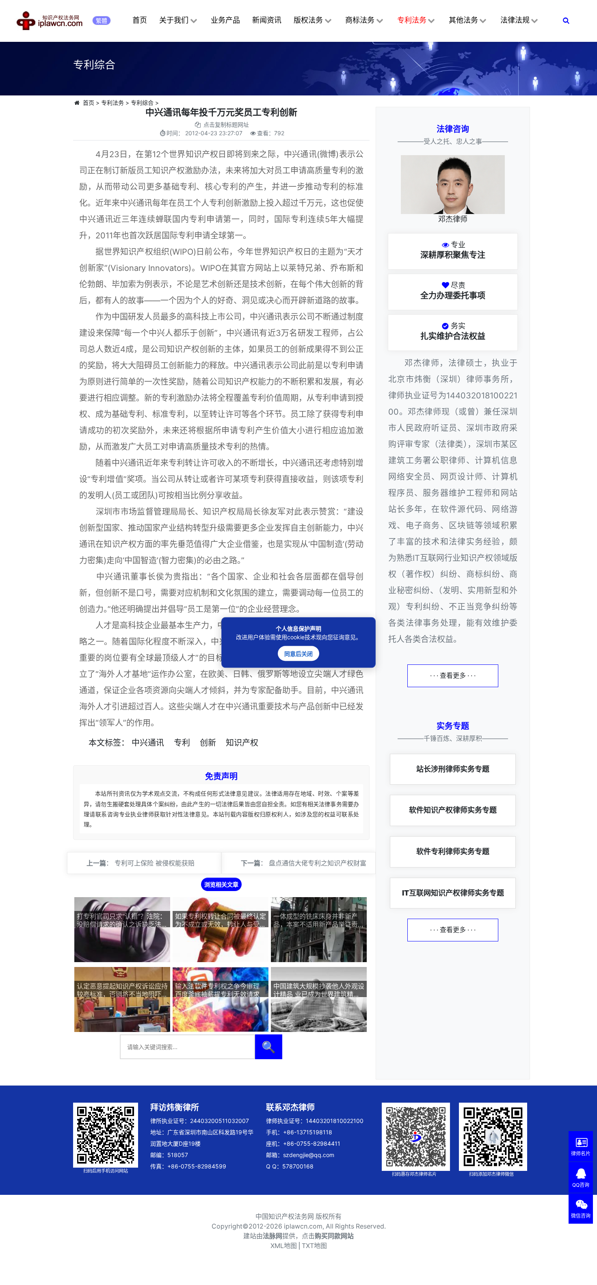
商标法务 (359, 20)
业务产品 (225, 20)
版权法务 (308, 20)
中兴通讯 (148, 743)
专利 (182, 743)
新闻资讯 (266, 20)
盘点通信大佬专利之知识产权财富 (317, 863)
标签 (113, 743)
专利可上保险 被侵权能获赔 (155, 863)
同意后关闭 (298, 653)
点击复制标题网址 (226, 124)
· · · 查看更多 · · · (453, 675)
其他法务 (463, 20)
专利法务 (411, 20)
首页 (139, 20)
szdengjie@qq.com (308, 1154)
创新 (208, 743)
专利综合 (142, 102)
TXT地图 (314, 1246)
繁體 (101, 20)
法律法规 (515, 20)
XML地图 (283, 1246)
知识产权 (242, 743)
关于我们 (173, 20)
